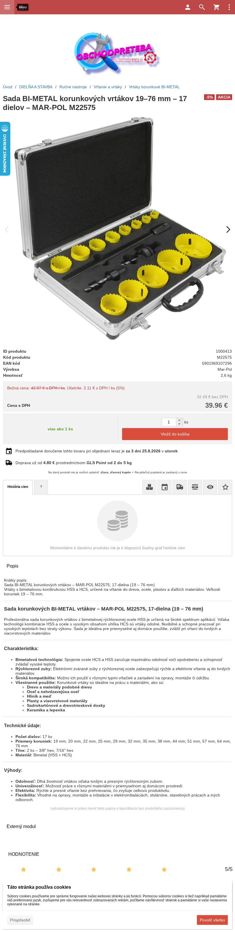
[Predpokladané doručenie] (164, 487)
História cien (17, 487)
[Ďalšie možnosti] (229, 7)
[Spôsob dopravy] (180, 487)
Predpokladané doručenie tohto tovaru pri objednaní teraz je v (96, 451)
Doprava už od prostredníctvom (73, 462)
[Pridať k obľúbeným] (225, 487)
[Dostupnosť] (149, 487)
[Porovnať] (195, 487)
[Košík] (216, 7)
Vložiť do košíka (175, 434)
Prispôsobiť (20, 920)
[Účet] (188, 7)
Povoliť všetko (212, 920)
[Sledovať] (210, 487)
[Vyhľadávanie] (202, 7)
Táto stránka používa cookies (39, 887)
